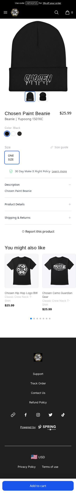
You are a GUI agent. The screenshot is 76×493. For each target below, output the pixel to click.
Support (38, 373)
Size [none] (8, 147)
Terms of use (50, 466)
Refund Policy (38, 402)
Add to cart (38, 486)
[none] (59, 147)
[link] (21, 271)
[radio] (12, 157)
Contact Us (38, 392)
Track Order (38, 383)
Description (12, 184)
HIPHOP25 (32, 3)
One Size (11, 157)
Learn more (59, 171)
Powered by (28, 427)
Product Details (15, 204)
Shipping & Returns (17, 217)
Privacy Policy (27, 466)
